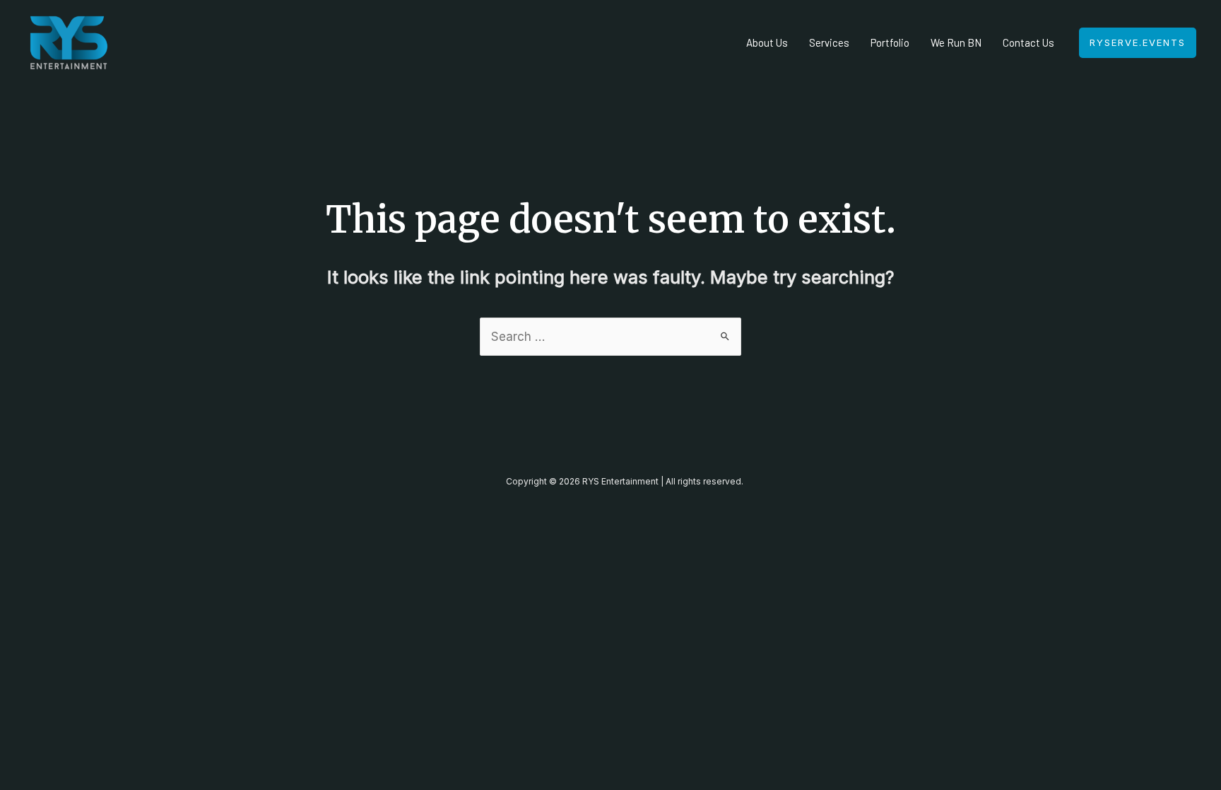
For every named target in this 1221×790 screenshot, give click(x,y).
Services (829, 42)
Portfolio (890, 42)
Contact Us (1028, 42)
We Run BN (956, 42)
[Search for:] (610, 337)
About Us (767, 42)
